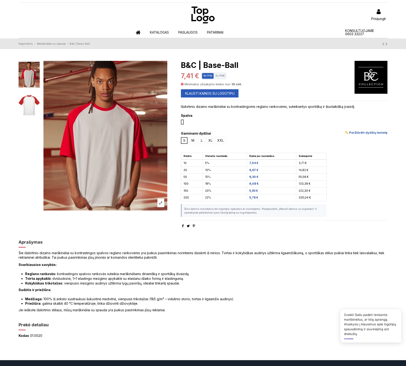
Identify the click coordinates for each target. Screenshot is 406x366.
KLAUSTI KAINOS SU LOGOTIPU (209, 93)
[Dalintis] (183, 226)
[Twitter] (188, 226)
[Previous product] (384, 44)
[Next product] (386, 44)
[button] (159, 32)
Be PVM (207, 75)
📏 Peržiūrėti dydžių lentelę (366, 132)
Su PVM (220, 75)
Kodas (24, 336)
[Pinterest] (194, 226)
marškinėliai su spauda (90, 310)
